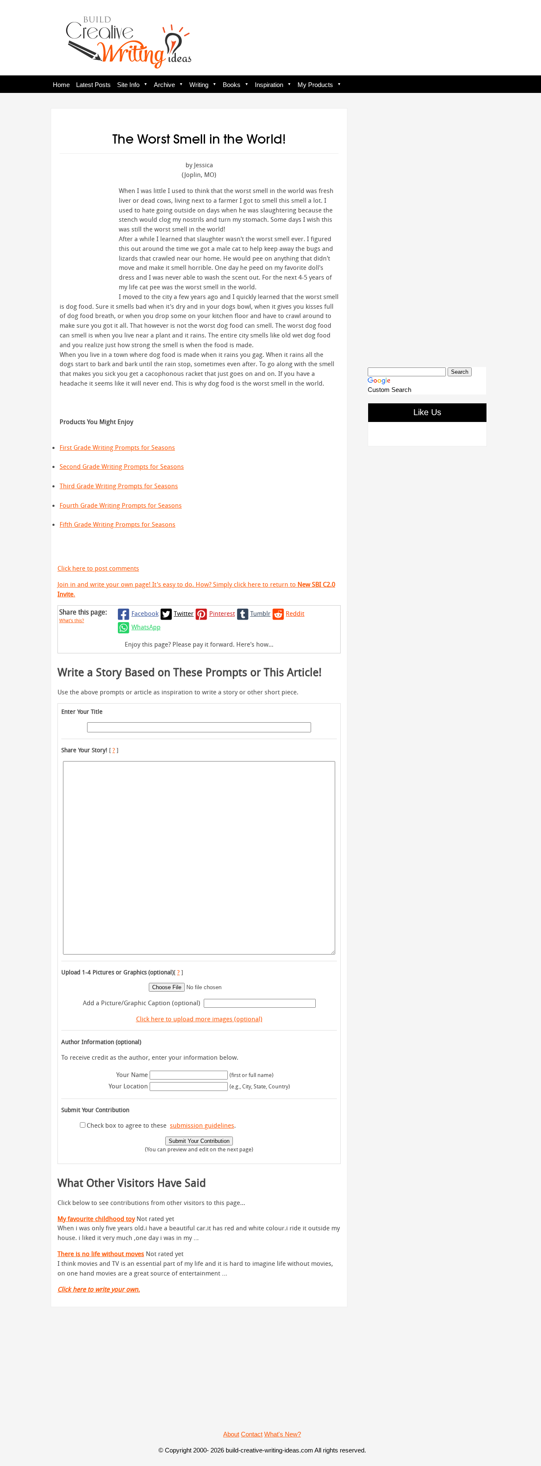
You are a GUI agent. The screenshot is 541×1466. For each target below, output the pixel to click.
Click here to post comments (98, 568)
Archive (164, 84)
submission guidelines (202, 1125)
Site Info (128, 84)
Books (231, 84)
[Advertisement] (427, 230)
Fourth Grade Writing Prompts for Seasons (121, 505)
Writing (198, 84)
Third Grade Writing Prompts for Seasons (119, 485)
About (231, 1434)
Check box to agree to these (127, 1125)
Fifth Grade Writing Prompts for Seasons (117, 524)
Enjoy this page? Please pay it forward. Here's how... (199, 644)
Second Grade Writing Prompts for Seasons (122, 466)
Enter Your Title (82, 711)
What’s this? (71, 620)
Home (61, 84)
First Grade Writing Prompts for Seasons (117, 447)
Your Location (128, 1086)
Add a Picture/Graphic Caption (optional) (141, 1002)
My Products (315, 84)
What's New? (282, 1434)
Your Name (132, 1074)
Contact (251, 1434)
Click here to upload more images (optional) (199, 1019)
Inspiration (269, 84)
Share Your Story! (84, 750)
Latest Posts (93, 84)
